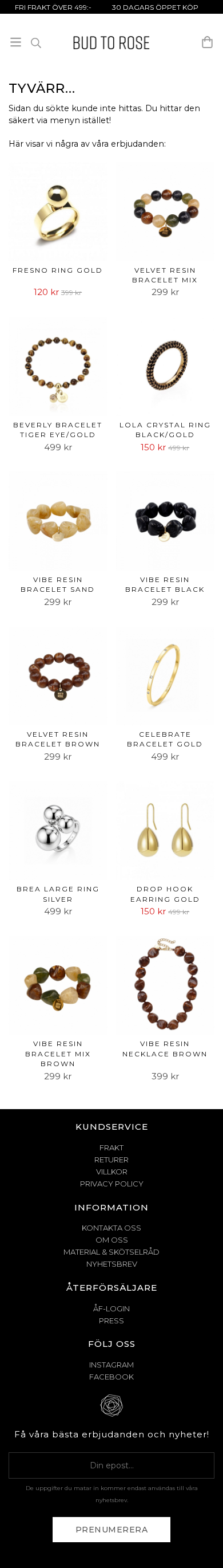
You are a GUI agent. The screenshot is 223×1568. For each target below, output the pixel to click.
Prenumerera (111, 1529)
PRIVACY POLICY (112, 1183)
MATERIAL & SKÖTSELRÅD (111, 1251)
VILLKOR (112, 1171)
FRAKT (111, 1147)
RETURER (111, 1159)
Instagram (111, 1364)
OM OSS (111, 1239)
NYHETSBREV (111, 1263)
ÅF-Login (111, 1308)
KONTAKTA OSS (111, 1227)
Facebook (111, 1376)
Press (111, 1320)
